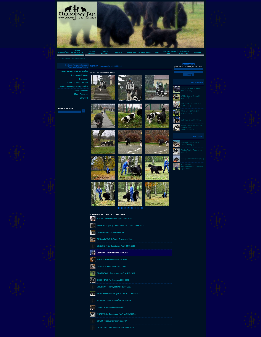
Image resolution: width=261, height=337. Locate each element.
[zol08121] (92, 316)
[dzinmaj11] (176, 115)
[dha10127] (157, 179)
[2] (122, 208)
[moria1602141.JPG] (176, 130)
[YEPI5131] (92, 282)
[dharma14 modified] (92, 255)
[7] (138, 208)
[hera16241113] (157, 99)
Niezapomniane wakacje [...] (192, 159)
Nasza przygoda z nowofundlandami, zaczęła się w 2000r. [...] (192, 166)
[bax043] (176, 169)
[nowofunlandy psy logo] (92, 248)
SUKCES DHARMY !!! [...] (191, 120)
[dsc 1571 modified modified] (176, 123)
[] (118, 208)
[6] (135, 208)
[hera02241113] (130, 153)
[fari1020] (92, 262)
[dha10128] (130, 179)
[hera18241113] (103, 99)
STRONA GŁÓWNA (64, 59)
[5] (132, 208)
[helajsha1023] (176, 161)
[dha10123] (157, 205)
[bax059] (92, 234)
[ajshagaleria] (92, 221)
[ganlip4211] (92, 268)
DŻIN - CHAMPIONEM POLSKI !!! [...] (190, 112)
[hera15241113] (103, 127)
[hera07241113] (157, 127)
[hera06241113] (103, 153)
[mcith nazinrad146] (176, 100)
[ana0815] (92, 227)
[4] (128, 208)
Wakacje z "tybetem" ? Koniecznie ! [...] (190, 144)
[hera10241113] (130, 127)
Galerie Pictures (79, 59)
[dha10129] (103, 179)
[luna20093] (92, 309)
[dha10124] (130, 205)
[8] (142, 208)
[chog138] (176, 146)
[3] (125, 208)
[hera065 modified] (92, 296)
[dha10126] (103, 205)
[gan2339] (176, 107)
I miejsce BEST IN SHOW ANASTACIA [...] (191, 90)
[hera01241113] (157, 153)
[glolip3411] (92, 275)
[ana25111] (176, 92)
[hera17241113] (130, 99)
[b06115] (92, 241)
